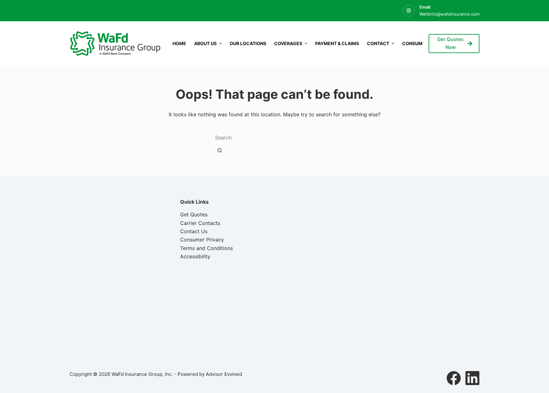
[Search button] (219, 150)
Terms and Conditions (206, 248)
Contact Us (193, 231)
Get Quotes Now (450, 43)
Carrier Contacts (200, 223)
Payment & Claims (337, 43)
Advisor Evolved (224, 374)
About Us (205, 43)
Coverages (288, 43)
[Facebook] (454, 378)
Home (179, 43)
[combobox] (264, 137)
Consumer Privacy (202, 239)
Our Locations (248, 43)
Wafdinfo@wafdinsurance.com (449, 14)
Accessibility (195, 256)
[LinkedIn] (472, 378)
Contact (378, 43)
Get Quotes (193, 214)
